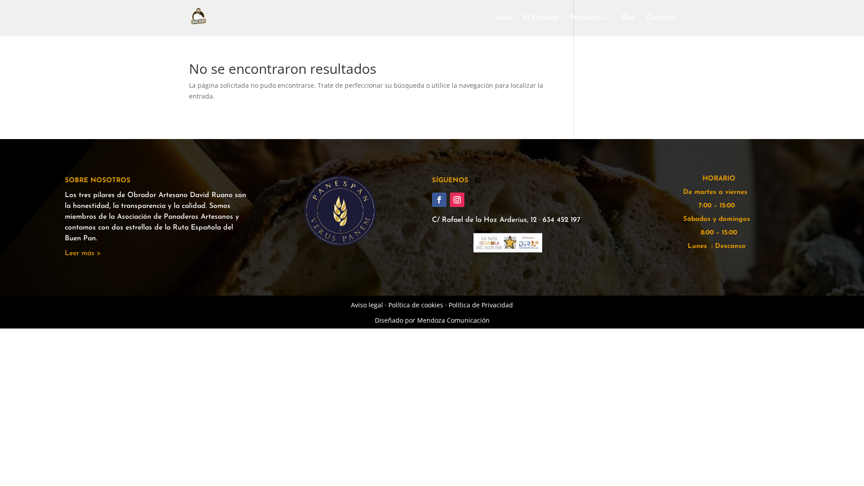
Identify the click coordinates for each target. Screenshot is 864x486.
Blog (628, 18)
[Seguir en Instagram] (457, 200)
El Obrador (541, 18)
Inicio (503, 18)
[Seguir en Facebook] (439, 200)
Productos (586, 18)
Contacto (661, 18)
